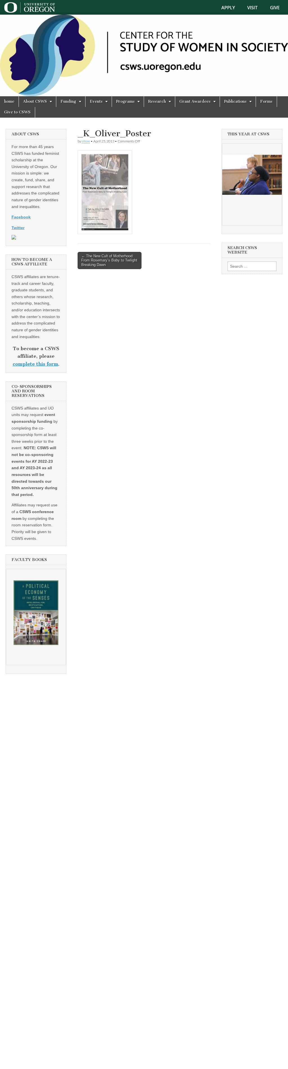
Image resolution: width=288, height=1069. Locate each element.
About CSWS (35, 101)
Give (275, 8)
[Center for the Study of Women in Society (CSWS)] (144, 55)
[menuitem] (231, 8)
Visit (252, 8)
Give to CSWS (17, 112)
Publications (235, 101)
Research (157, 101)
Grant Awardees (195, 101)
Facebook (21, 217)
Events (96, 101)
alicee (86, 141)
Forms (266, 101)
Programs (125, 101)
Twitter (18, 227)
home (9, 101)
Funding (68, 101)
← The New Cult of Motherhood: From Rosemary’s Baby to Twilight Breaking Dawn (109, 260)
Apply (228, 8)
